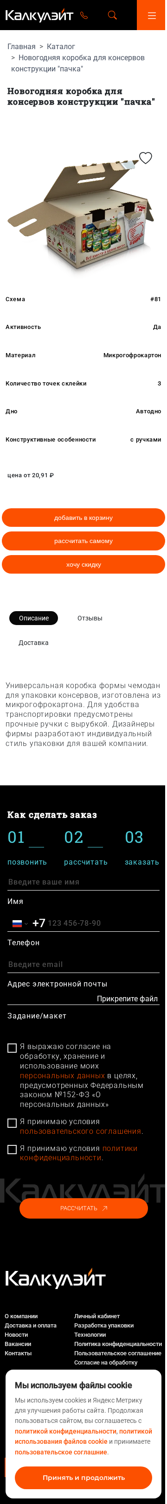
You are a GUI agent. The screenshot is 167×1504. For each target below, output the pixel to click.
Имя (15, 901)
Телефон (23, 942)
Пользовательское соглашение (117, 1353)
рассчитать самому (83, 540)
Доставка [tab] (34, 642)
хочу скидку (83, 564)
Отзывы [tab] (90, 618)
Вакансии (18, 1343)
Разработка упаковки (104, 1325)
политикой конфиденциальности (65, 1431)
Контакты (18, 1353)
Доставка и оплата (31, 1325)
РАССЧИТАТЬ (78, 1208)
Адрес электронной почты (57, 983)
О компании (21, 1316)
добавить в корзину (83, 517)
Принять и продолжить (84, 1477)
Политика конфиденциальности (118, 1343)
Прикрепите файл (127, 998)
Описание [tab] (34, 618)
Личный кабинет (97, 1316)
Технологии (90, 1334)
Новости (16, 1334)
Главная (21, 46)
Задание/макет (36, 1015)
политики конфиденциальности (79, 1153)
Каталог (61, 46)
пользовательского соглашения (80, 1131)
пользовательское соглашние (61, 1452)
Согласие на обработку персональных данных (105, 1367)
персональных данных (62, 1075)
